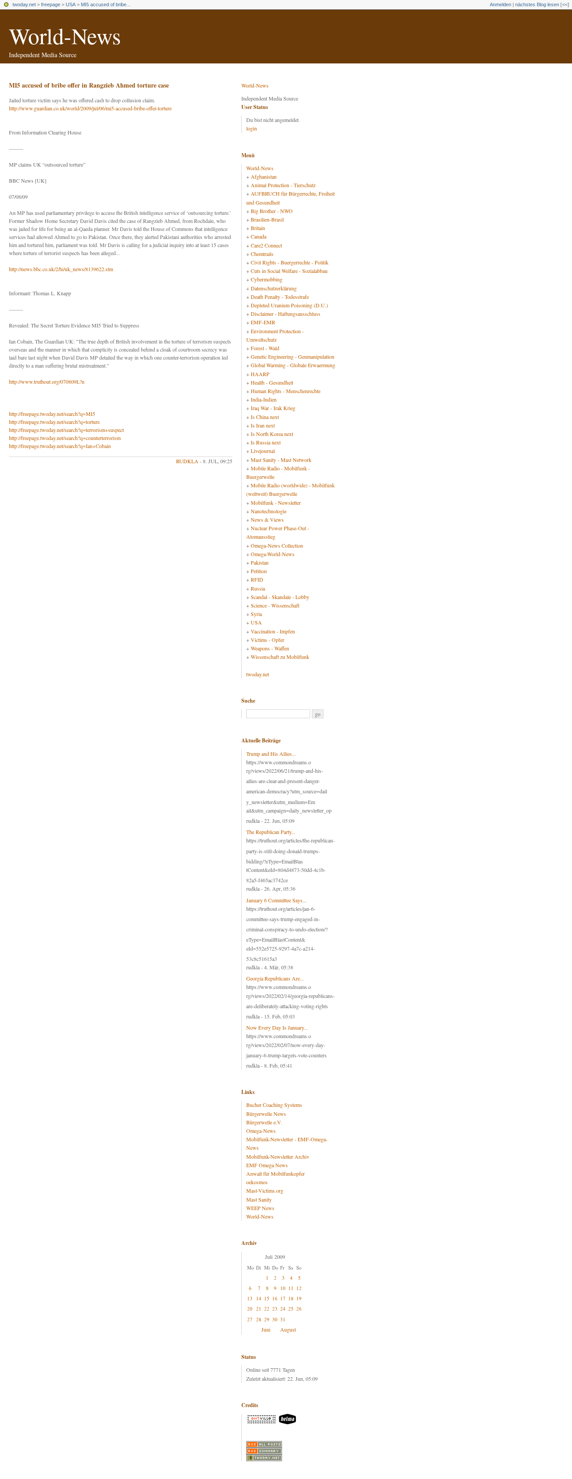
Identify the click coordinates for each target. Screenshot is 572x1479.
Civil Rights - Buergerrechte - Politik (289, 262)
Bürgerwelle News (266, 1113)
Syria (256, 613)
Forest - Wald (265, 348)
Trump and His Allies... (271, 753)
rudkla (187, 461)
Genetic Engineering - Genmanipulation (292, 356)
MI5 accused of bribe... (105, 4)
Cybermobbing (266, 279)
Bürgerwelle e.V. (264, 1122)
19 (299, 1298)
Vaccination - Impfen (273, 631)
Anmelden (500, 4)
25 (291, 1308)
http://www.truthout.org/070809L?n (46, 381)
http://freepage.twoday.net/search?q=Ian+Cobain (60, 445)
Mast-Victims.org (264, 1190)
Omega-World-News (272, 553)
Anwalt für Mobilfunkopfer (275, 1173)
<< (565, 4)
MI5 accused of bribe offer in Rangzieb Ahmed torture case (89, 85)
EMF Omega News (267, 1165)
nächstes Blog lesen (537, 4)
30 (275, 1319)
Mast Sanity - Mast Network (281, 459)
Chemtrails (262, 253)
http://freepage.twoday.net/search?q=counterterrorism (65, 437)
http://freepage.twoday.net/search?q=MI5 (52, 413)
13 (249, 1298)
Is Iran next (263, 425)
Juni (265, 1329)
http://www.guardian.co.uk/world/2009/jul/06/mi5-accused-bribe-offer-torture (90, 108)
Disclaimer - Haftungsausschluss (285, 313)
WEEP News (260, 1207)
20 (249, 1308)
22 (266, 1308)
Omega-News (261, 1130)
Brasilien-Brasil (267, 219)
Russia (258, 588)
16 (275, 1298)
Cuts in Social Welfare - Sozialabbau (289, 270)
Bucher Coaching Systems (274, 1104)
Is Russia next (266, 442)
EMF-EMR (263, 322)
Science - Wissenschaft (275, 605)
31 (283, 1319)
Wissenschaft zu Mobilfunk (280, 656)
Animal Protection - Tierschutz (283, 185)
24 (283, 1308)
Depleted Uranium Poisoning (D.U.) (289, 305)
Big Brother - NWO (272, 210)
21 (258, 1308)
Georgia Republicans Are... (275, 978)
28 (258, 1319)
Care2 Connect (266, 245)
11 (291, 1288)
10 (283, 1288)
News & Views (267, 519)
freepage (50, 4)
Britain (258, 227)
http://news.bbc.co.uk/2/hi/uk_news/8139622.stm (61, 268)
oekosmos (257, 1182)
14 (258, 1298)
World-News (65, 35)
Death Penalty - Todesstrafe (280, 296)
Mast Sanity (259, 1199)
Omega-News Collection (277, 545)
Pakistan (260, 562)
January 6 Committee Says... (276, 900)
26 (299, 1308)
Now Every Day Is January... (277, 1027)
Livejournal (263, 450)
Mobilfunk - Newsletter (276, 502)
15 (266, 1298)
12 (299, 1288)
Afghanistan (264, 176)
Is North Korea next (272, 433)
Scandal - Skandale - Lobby (280, 596)
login (251, 128)
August (288, 1329)
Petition (259, 570)
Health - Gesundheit (272, 382)
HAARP (260, 373)
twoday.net (24, 4)
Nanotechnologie (268, 511)
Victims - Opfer (267, 639)
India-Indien (264, 399)
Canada (258, 236)
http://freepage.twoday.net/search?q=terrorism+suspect (66, 429)
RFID (257, 579)
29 (266, 1319)
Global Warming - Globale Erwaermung (293, 365)
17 (283, 1298)
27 (249, 1319)
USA (71, 4)
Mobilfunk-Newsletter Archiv (277, 1156)
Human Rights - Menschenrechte (285, 390)
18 (291, 1298)
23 (275, 1308)
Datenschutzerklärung (274, 288)
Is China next (265, 416)
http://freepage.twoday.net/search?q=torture (54, 421)
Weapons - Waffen (270, 648)
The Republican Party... (270, 831)
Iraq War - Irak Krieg (273, 407)
